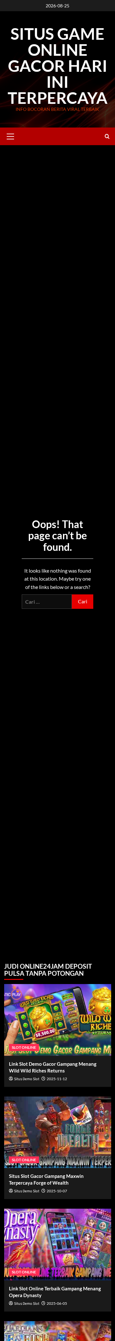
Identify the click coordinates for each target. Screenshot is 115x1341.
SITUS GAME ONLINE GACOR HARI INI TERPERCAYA (58, 65)
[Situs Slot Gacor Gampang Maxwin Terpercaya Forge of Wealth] (57, 1132)
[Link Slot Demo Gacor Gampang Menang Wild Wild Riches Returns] (57, 1019)
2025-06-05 (57, 1303)
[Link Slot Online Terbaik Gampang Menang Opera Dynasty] (57, 1244)
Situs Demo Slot (26, 1079)
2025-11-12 (57, 1078)
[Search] (107, 136)
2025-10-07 (57, 1190)
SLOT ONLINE (24, 1047)
